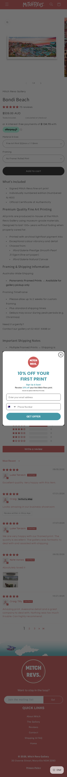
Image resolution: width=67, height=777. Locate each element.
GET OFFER (34, 416)
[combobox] (11, 406)
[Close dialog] (60, 354)
